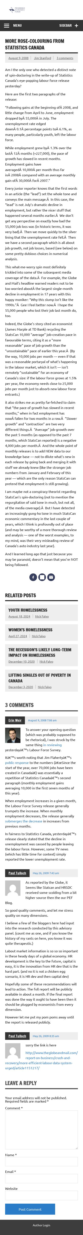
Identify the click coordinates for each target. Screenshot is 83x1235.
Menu (17, 25)
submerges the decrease (24, 821)
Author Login (41, 1225)
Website (11, 1188)
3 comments (65, 58)
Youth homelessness (28, 610)
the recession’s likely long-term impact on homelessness (40, 652)
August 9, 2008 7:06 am (42, 720)
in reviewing (52, 745)
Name (11, 1154)
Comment (14, 1108)
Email (10, 1171)
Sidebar (65, 25)
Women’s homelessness (30, 630)
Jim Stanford (42, 58)
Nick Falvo (42, 616)
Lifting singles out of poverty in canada (40, 678)
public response (17, 762)
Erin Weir (15, 720)
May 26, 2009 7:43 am (46, 873)
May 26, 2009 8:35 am (46, 1036)
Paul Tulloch (17, 873)
